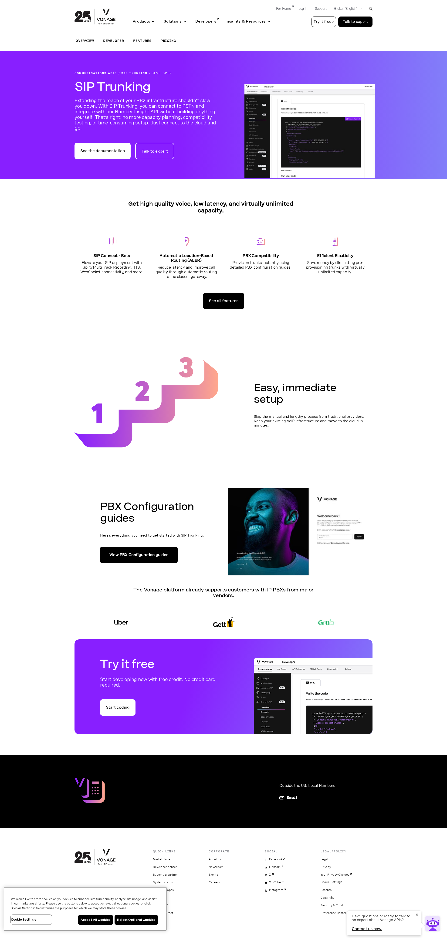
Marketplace (161, 859)
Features (142, 41)
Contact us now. (367, 929)
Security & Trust (332, 905)
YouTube (275, 882)
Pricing (168, 41)
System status (163, 882)
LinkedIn (275, 867)
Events (213, 874)
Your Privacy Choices (335, 874)
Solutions (173, 21)
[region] (85, 909)
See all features (223, 301)
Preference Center (333, 913)
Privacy (326, 867)
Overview (85, 41)
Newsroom (216, 867)
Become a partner (165, 874)
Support (321, 8)
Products (141, 21)
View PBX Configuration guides (138, 555)
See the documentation (102, 151)
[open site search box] (370, 8)
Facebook (275, 859)
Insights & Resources (246, 21)
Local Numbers (321, 785)
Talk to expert (355, 22)
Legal (324, 859)
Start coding (118, 707)
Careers (214, 882)
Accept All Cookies (96, 919)
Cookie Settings (331, 882)
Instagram (276, 890)
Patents (326, 890)
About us (215, 859)
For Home (283, 8)
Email (292, 797)
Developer (113, 41)
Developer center (165, 867)
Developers (206, 21)
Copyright (327, 897)
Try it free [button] (322, 22)
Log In (303, 8)
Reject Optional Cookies (136, 919)
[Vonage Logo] (94, 17)
